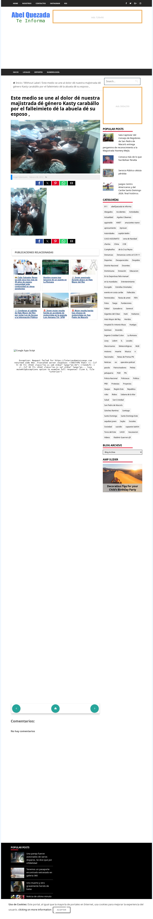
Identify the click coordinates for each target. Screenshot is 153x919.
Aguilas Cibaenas (124, 217)
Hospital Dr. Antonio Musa (115, 324)
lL (121, 340)
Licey (106, 340)
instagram (55, 3)
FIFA (136, 298)
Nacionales (109, 357)
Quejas (107, 389)
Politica (136, 378)
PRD (106, 383)
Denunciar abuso (67, 850)
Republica (131, 389)
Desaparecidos (122, 260)
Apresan (123, 228)
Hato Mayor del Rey (112, 319)
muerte (118, 351)
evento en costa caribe (113, 292)
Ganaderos (117, 308)
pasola (107, 367)
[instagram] (140, 3)
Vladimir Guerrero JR (122, 437)
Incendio (118, 330)
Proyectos (127, 383)
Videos (107, 437)
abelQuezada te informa (121, 206)
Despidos (136, 260)
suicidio (119, 426)
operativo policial (128, 362)
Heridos (127, 319)
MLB (137, 346)
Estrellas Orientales (123, 287)
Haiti (126, 314)
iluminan (107, 330)
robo (106, 394)
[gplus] (135, 3)
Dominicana (109, 271)
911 (105, 206)
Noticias (107, 362)
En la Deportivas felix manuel (116, 276)
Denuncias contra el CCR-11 (128, 255)
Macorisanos (109, 346)
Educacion (134, 271)
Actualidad (108, 217)
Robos (114, 394)
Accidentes (121, 212)
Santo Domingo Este (129, 416)
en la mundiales (110, 281)
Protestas (115, 383)
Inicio (16, 72)
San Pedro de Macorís (113, 405)
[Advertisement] (55, 821)
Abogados (108, 212)
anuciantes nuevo (132, 222)
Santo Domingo (110, 416)
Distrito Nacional (111, 265)
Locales (26, 72)
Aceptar (61, 910)
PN (125, 373)
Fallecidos (131, 292)
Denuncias (108, 255)
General (129, 308)
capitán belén (123, 233)
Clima (116, 244)
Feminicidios (109, 298)
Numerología (53, 72)
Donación (122, 271)
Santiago (126, 410)
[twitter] (130, 3)
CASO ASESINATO (111, 238)
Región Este (119, 389)
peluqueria (108, 373)
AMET (118, 222)
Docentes (126, 265)
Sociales (132, 421)
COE (124, 244)
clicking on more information (34, 909)
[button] (39, 183)
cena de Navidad (130, 238)
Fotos (106, 303)
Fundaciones (126, 303)
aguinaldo (108, 222)
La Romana (132, 335)
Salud (106, 400)
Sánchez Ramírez (111, 410)
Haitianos (135, 314)
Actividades (134, 212)
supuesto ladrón (132, 426)
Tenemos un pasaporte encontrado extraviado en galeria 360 (39, 872)
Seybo (122, 421)
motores (107, 351)
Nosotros (26, 3)
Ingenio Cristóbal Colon (114, 335)
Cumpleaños (109, 249)
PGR (118, 373)
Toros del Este (110, 432)
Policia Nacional (110, 378)
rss (65, 3)
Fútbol (106, 308)
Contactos (41, 3)
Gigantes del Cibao (112, 314)
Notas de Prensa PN (125, 357)
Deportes (38, 72)
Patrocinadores (120, 367)
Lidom (114, 340)
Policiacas (125, 378)
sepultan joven (110, 421)
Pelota (132, 367)
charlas (107, 244)
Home (15, 3)
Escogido (108, 287)
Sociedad (108, 426)
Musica (128, 351)
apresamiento (110, 228)
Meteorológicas (125, 346)
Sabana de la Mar (128, 394)
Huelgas (133, 324)
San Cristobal (118, 400)
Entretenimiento (128, 281)
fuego (115, 303)
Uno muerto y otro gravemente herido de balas (37, 886)
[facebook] (126, 3)
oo (116, 362)
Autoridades (109, 233)
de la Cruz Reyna (125, 249)
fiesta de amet (124, 298)
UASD (122, 432)
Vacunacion (133, 432)
